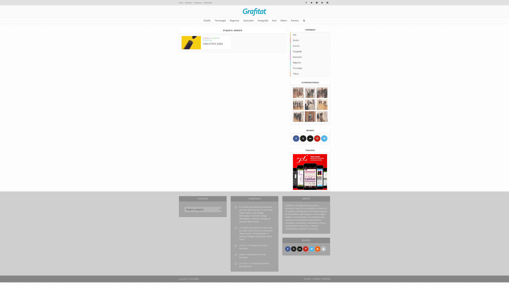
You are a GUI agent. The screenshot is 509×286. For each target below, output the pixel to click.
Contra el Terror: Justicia (213, 43)
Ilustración (248, 20)
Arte (274, 20)
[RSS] (317, 249)
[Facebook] (296, 138)
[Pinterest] (317, 138)
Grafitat (196, 279)
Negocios (234, 20)
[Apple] (323, 249)
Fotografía (263, 20)
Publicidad (207, 2)
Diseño (207, 20)
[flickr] (310, 138)
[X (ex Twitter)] (303, 138)
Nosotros (188, 2)
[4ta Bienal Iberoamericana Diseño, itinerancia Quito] (298, 92)
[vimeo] (324, 138)
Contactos (198, 2)
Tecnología (220, 20)
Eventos (295, 20)
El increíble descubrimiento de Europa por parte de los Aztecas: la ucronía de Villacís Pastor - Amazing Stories (256, 230)
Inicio (181, 2)
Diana (241, 254)
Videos (283, 20)
